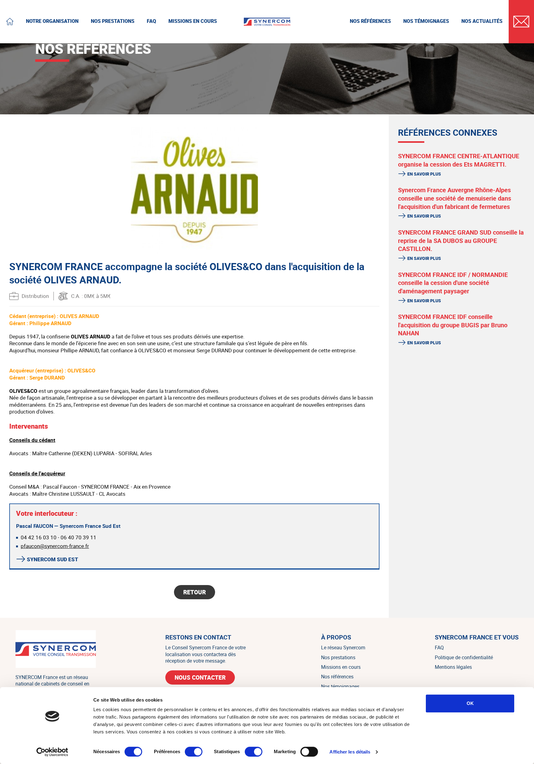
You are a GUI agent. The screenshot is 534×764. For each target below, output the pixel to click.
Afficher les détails (349, 751)
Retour (194, 592)
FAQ (439, 647)
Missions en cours (341, 667)
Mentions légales (453, 667)
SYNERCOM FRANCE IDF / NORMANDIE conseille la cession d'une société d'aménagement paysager (453, 282)
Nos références (337, 676)
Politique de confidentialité (464, 657)
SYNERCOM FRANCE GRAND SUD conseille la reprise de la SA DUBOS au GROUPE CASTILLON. (461, 240)
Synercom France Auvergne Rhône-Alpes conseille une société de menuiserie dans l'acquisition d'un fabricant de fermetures (454, 198)
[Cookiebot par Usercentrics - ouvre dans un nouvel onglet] (52, 752)
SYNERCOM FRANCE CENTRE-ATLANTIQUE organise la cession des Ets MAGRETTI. (458, 160)
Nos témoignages (340, 686)
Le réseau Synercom (343, 647)
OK (470, 703)
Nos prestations (338, 657)
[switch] (193, 752)
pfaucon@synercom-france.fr (55, 546)
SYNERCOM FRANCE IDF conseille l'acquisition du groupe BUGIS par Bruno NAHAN (452, 324)
